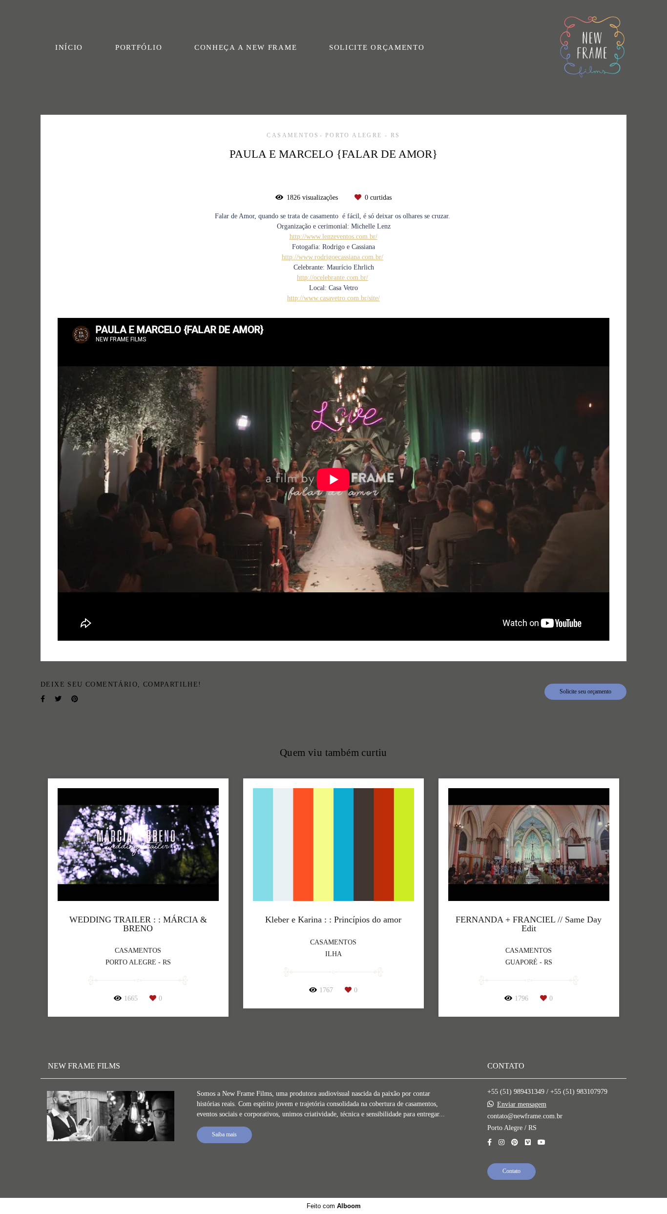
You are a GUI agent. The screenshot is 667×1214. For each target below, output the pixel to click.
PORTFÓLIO (138, 47)
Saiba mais (224, 1134)
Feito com (334, 1206)
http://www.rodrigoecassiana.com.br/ (332, 257)
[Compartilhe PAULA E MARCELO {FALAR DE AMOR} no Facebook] (43, 699)
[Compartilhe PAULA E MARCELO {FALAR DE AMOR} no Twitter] (58, 699)
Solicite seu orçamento (585, 692)
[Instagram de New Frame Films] (501, 1142)
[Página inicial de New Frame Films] (592, 48)
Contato (511, 1171)
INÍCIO (69, 47)
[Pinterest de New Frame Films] (514, 1142)
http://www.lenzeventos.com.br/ (333, 236)
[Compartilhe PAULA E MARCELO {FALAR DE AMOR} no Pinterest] (74, 699)
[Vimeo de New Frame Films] (528, 1142)
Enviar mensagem (521, 1104)
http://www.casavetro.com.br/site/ (333, 298)
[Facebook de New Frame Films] (489, 1142)
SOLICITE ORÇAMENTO (377, 47)
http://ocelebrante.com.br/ (332, 277)
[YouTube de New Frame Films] (541, 1142)
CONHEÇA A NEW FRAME (245, 47)
